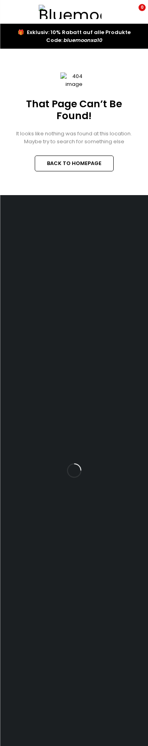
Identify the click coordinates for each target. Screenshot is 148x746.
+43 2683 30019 (35, 278)
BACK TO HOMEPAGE (74, 163)
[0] (136, 12)
